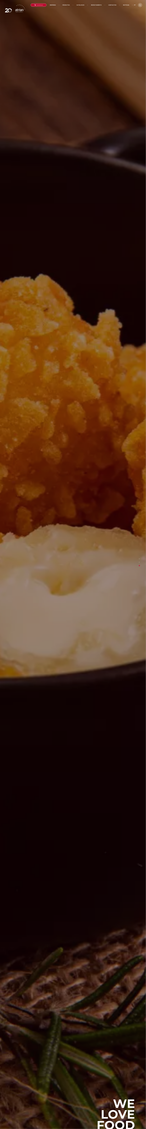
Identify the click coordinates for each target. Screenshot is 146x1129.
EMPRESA (53, 5)
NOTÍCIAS (126, 5)
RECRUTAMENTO (96, 5)
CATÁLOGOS (80, 5)
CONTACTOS (112, 5)
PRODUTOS (66, 5)
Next (74, 385)
